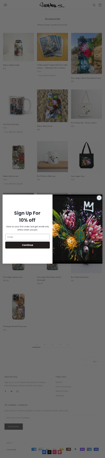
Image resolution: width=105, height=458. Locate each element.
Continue (27, 245)
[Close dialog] (99, 198)
